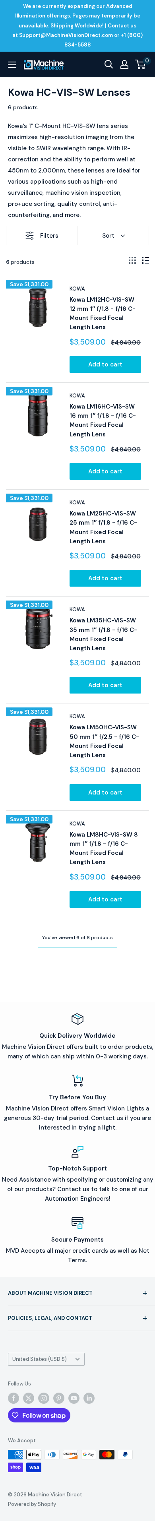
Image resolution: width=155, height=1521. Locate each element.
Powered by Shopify (32, 1504)
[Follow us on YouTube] (73, 1398)
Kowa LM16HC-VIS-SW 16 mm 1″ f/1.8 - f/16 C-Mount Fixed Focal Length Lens (103, 420)
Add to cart (105, 364)
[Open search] (109, 64)
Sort (108, 236)
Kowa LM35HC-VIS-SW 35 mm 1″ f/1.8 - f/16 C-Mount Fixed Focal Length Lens (103, 634)
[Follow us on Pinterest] (58, 1398)
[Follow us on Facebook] (13, 1398)
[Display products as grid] (132, 260)
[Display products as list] (145, 260)
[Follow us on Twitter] (28, 1398)
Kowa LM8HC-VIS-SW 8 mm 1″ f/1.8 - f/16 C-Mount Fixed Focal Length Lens (104, 848)
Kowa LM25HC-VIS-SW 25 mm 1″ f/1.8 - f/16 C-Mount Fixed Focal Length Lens (103, 527)
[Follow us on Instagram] (43, 1398)
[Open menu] (12, 65)
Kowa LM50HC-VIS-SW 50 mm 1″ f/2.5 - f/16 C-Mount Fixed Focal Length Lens (104, 741)
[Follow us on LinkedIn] (89, 1398)
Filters (49, 236)
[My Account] (124, 64)
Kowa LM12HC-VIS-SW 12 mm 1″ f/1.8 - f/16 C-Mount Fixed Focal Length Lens (103, 313)
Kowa (77, 288)
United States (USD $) (39, 1359)
